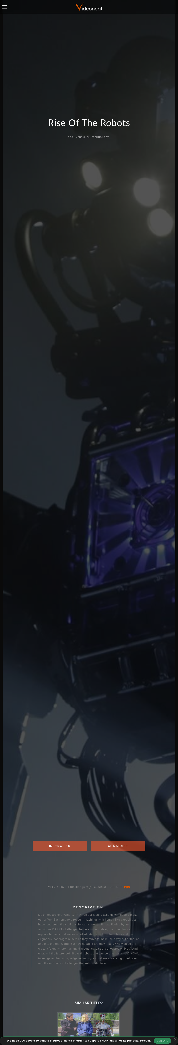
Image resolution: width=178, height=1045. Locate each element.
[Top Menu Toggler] (4, 7)
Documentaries (79, 137)
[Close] (175, 1039)
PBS (127, 887)
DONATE (162, 1040)
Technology (100, 137)
